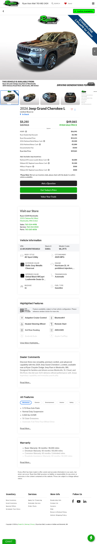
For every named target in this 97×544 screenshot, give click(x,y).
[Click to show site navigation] (93, 3)
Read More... (25, 383)
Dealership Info (55, 500)
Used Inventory (11, 503)
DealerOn (21, 524)
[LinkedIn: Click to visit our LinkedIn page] (86, 502)
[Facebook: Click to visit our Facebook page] (74, 502)
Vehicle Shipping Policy (58, 515)
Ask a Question (49, 183)
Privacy (32, 524)
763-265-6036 (31, 229)
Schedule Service (34, 503)
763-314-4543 (32, 227)
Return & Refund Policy (58, 512)
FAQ (51, 509)
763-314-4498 (31, 224)
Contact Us (54, 503)
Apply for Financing (35, 500)
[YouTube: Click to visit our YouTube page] (80, 502)
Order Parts (32, 506)
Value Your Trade (48, 196)
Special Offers (11, 506)
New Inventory (11, 500)
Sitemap (27, 524)
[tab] (26, 402)
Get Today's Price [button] (48, 190)
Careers (53, 506)
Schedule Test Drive (13, 509)
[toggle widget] (91, 538)
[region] (48, 154)
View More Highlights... (29, 343)
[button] (3, 11)
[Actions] (75, 110)
